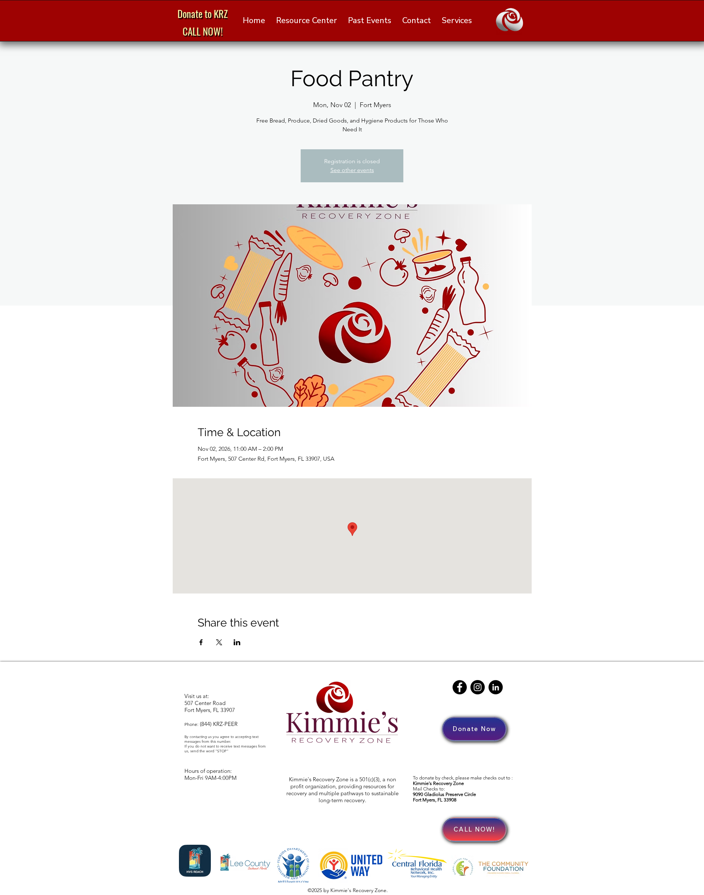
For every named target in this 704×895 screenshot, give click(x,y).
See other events (352, 170)
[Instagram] (477, 687)
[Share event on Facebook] (201, 642)
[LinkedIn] (495, 687)
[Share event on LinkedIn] (237, 642)
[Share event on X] (219, 642)
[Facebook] (459, 687)
